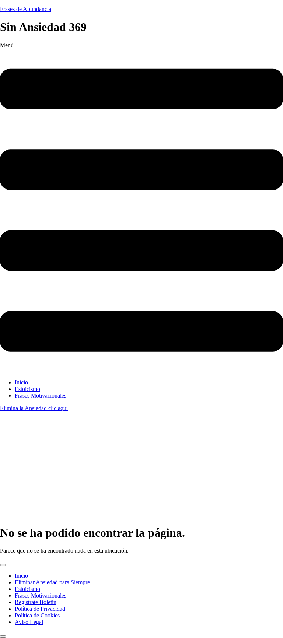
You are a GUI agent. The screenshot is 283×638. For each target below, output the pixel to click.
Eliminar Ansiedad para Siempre (52, 582)
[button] (141, 207)
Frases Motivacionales (40, 395)
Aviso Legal (29, 622)
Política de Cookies (37, 615)
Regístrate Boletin (35, 602)
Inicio (21, 382)
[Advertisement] (141, 466)
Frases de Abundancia (25, 9)
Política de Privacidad (40, 609)
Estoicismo (27, 389)
